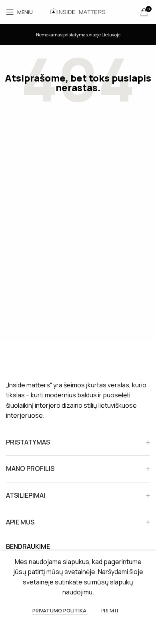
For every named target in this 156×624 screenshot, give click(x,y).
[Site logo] (78, 11)
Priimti (109, 610)
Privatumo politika (60, 610)
